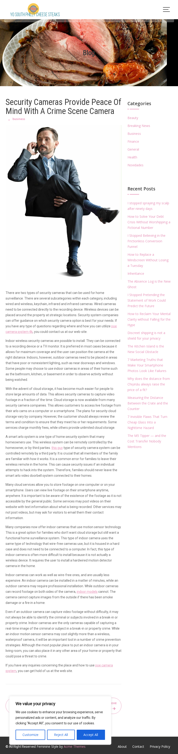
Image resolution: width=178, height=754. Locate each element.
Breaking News (138, 125)
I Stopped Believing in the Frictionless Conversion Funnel (146, 241)
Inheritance (135, 273)
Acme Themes (75, 746)
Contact (138, 746)
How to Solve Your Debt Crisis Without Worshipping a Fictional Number (148, 222)
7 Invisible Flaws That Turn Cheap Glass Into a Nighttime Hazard (147, 422)
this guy (57, 448)
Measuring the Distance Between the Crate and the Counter (147, 403)
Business (134, 133)
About (122, 746)
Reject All (61, 734)
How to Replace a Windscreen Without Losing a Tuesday (147, 260)
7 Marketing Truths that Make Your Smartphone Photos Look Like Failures (146, 365)
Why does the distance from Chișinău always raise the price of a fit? (148, 384)
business (19, 119)
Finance (133, 141)
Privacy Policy (160, 746)
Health (132, 157)
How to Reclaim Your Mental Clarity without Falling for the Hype (149, 319)
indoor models (87, 591)
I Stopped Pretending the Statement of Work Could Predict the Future (146, 300)
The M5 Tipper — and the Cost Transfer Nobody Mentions (146, 441)
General (133, 149)
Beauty (132, 118)
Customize (30, 734)
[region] (60, 720)
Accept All (90, 734)
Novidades (135, 165)
